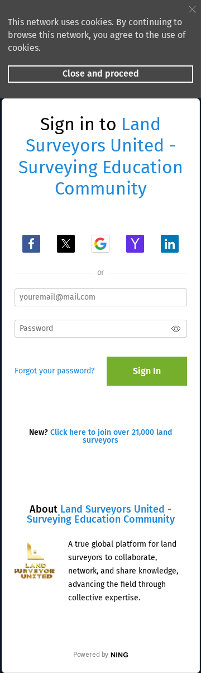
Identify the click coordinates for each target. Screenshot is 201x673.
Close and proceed (101, 73)
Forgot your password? (54, 371)
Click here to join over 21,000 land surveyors (111, 436)
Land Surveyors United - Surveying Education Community (101, 514)
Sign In (147, 371)
